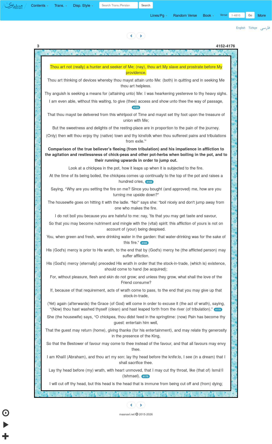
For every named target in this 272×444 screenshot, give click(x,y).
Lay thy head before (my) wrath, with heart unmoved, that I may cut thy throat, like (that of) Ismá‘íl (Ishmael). (136, 373)
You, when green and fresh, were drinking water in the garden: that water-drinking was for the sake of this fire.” (136, 239)
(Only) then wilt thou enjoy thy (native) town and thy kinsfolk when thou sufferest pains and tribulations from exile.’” (136, 138)
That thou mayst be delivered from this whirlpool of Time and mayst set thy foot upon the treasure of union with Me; (136, 117)
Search (145, 5)
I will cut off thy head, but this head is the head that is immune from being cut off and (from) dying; (136, 383)
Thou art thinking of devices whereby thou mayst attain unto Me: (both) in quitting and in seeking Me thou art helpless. (136, 83)
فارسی (265, 28)
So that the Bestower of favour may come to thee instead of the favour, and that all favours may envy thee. (136, 346)
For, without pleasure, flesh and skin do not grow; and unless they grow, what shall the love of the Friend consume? (136, 279)
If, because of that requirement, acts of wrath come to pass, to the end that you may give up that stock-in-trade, (136, 293)
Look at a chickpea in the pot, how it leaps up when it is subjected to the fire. (136, 168)
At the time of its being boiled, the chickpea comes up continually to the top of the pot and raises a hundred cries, (136, 178)
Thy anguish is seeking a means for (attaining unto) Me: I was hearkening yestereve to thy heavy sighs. (136, 93)
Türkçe (253, 28)
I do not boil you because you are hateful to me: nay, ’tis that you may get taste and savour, (136, 215)
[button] (39, 5)
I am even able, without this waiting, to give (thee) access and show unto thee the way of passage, (136, 101)
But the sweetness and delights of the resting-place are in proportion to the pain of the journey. (136, 127)
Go (250, 15)
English (240, 28)
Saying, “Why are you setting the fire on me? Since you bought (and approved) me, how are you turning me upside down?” (136, 191)
